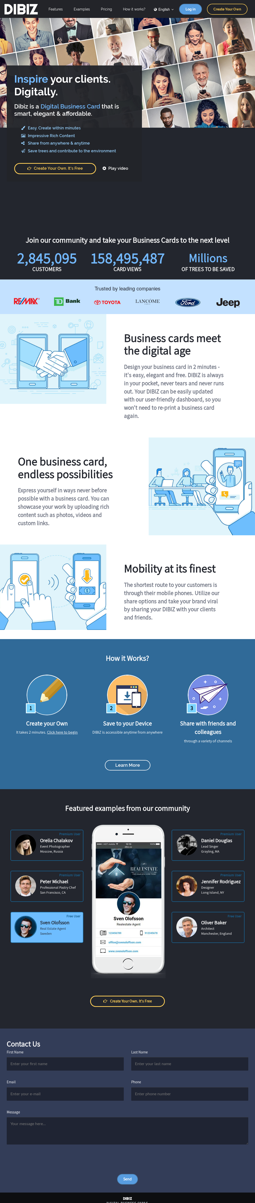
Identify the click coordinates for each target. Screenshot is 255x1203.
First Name (15, 1052)
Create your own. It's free (58, 168)
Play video (117, 168)
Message (13, 1112)
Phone (136, 1082)
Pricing (106, 9)
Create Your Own (227, 9)
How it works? (134, 9)
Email (11, 1082)
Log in (190, 9)
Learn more (127, 765)
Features (56, 9)
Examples (82, 9)
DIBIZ (21, 9)
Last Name (139, 1052)
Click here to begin (62, 732)
